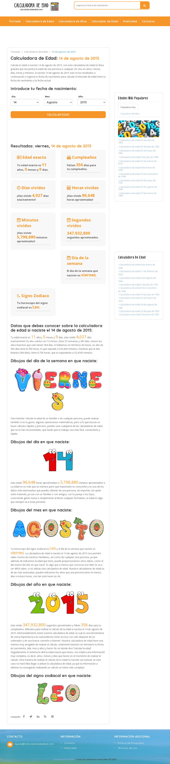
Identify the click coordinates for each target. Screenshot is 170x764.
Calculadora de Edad (40, 21)
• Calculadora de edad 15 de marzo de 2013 (137, 162)
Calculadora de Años (73, 21)
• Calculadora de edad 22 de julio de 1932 (138, 146)
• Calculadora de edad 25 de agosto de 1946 (137, 188)
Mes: (47, 96)
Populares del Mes (130, 113)
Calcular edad (58, 114)
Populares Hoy (128, 107)
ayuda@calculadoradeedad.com (34, 743)
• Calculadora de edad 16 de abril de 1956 (136, 141)
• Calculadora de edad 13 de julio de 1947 (138, 311)
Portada (15, 21)
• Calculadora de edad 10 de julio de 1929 (138, 294)
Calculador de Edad (105, 21)
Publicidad (130, 21)
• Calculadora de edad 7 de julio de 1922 (138, 284)
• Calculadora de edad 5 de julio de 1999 (138, 157)
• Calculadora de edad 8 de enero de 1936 (136, 168)
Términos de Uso (127, 748)
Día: (13, 96)
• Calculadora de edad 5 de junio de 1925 (138, 314)
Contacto (148, 21)
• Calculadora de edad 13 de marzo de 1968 (137, 194)
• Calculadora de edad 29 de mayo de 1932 (137, 181)
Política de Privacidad (131, 743)
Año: (80, 96)
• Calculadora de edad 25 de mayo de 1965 (137, 151)
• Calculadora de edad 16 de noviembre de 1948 (138, 175)
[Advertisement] (85, 36)
